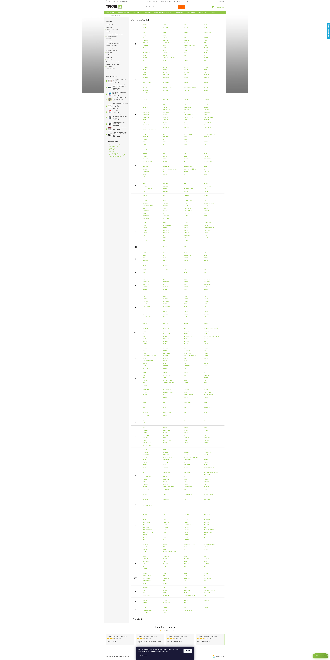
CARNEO (145, 102)
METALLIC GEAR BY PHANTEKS (211, 328)
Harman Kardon (167, 225)
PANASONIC (146, 390)
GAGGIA (206, 195)
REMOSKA (186, 430)
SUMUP (185, 497)
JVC (185, 275)
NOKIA (144, 366)
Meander (145, 326)
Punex (165, 415)
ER (204, 169)
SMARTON (166, 479)
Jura (164, 275)
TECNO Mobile (208, 517)
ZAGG (144, 608)
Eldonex (186, 159)
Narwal (165, 348)
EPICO (205, 166)
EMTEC (206, 164)
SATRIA (206, 457)
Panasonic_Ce (167, 390)
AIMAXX (145, 35)
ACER (144, 27)
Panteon (186, 390)
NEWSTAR (165, 358)
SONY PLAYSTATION (168, 487)
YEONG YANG (166, 603)
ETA (164, 172)
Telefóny (108, 32)
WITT (164, 581)
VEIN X (205, 556)
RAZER (165, 427)
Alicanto (186, 40)
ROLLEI (185, 440)
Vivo (144, 566)
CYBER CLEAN (207, 127)
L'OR (144, 296)
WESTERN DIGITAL (147, 578)
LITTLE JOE (166, 314)
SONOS (186, 484)
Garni (165, 201)
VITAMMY (206, 564)
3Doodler (188, 619)
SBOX (144, 460)
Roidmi (145, 440)
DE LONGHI (166, 137)
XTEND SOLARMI (147, 595)
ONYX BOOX (207, 375)
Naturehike (207, 348)
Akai (144, 37)
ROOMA (186, 443)
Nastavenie (143, 656)
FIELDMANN (207, 181)
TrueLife (186, 537)
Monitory (108, 39)
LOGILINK (186, 314)
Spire (205, 489)
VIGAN (164, 561)
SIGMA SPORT (207, 470)
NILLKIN (185, 361)
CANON (145, 99)
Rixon (165, 438)
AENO (164, 32)
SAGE (185, 450)
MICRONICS (186, 331)
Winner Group (147, 581)
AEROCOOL (187, 32)
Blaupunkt (166, 82)
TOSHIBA (186, 532)
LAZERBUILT (146, 301)
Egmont (145, 159)
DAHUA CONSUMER (188, 134)
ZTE (205, 610)
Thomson (186, 527)
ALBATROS (207, 37)
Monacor (166, 339)
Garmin (145, 201)
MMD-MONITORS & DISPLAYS (211, 336)
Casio (144, 105)
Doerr (165, 144)
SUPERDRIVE (207, 497)
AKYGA (185, 37)
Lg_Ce (144, 311)
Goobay (206, 208)
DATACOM (145, 137)
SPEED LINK (166, 489)
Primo (185, 412)
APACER (206, 48)
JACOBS (165, 270)
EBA (164, 154)
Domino (186, 144)
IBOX (164, 253)
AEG (144, 32)
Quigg (205, 420)
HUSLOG (145, 240)
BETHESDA (166, 77)
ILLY (164, 255)
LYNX (205, 316)
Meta (185, 328)
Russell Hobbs (147, 445)
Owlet (145, 385)
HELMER (186, 225)
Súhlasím (188, 651)
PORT (164, 407)
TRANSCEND (187, 535)
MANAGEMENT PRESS (168, 321)
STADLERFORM (147, 492)
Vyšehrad (145, 569)
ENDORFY (145, 166)
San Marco (146, 455)
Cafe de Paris (187, 97)
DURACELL (186, 147)
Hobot (145, 233)
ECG (185, 154)
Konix (165, 292)
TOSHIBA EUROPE (208, 532)
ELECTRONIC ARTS (148, 161)
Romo (165, 443)
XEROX (205, 588)
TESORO (206, 525)
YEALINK (165, 600)
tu (168, 651)
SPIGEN (185, 489)
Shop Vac (186, 467)
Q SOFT (145, 420)
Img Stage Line (188, 255)
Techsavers (146, 522)
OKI (144, 375)
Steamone (207, 492)
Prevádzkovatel (113, 150)
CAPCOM (186, 99)
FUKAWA (206, 191)
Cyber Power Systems (149, 130)
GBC (205, 201)
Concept (206, 115)
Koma (185, 289)
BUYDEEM (145, 93)
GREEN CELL (166, 216)
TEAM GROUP (166, 517)
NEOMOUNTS (166, 353)
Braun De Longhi (167, 87)
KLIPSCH (145, 287)
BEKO (205, 70)
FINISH (144, 183)
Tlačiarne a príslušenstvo (112, 43)
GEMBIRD (145, 203)
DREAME (165, 147)
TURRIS (165, 540)
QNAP (164, 420)
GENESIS (165, 203)
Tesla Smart (187, 525)
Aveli (205, 60)
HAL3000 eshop (208, 223)
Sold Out (206, 482)
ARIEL (144, 55)
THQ (205, 527)
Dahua (165, 134)
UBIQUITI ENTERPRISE (189, 544)
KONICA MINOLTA (147, 292)
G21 (164, 195)
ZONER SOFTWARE (148, 610)
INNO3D (165, 260)
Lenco (165, 304)
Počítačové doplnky (111, 50)
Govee (145, 213)
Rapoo (145, 427)
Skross (206, 477)
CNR (185, 112)
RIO (185, 435)
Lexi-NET (145, 309)
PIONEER (186, 397)
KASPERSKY (207, 279)
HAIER (144, 223)
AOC (164, 48)
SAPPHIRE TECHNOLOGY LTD (191, 457)
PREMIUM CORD (167, 410)
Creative (186, 122)
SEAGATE (145, 462)
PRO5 (205, 412)
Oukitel (186, 383)
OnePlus (186, 375)
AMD (164, 45)
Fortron (186, 186)
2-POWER (168, 619)
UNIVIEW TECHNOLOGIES (169, 552)
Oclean (165, 373)
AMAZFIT (206, 43)
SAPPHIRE (145, 457)
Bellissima (187, 72)
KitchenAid (146, 284)
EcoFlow (206, 154)
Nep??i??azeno (188, 353)
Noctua (186, 363)
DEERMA (145, 139)
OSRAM (145, 383)
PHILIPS (165, 395)
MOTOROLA (207, 339)
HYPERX (186, 240)
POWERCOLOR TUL (209, 407)
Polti (144, 407)
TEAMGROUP (187, 517)
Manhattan (187, 321)
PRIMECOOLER (167, 412)
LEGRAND (206, 301)
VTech (205, 566)
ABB (185, 25)
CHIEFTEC (165, 247)
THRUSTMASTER (147, 530)
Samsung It (187, 452)
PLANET (145, 400)
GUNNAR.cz (146, 218)
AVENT (144, 63)
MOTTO (145, 341)
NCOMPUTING (187, 351)
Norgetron (187, 366)
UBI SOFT (145, 544)
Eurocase (186, 172)
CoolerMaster (208, 117)
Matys (145, 323)
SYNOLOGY (207, 499)
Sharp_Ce (145, 467)
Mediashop (166, 326)
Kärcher (186, 279)
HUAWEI (206, 238)
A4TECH (145, 25)
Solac (165, 482)
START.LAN (186, 492)
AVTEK (185, 63)
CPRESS (165, 122)
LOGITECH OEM (147, 316)
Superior (145, 499)
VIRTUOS (165, 564)
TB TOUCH (207, 514)
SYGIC (185, 499)
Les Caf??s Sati (147, 306)
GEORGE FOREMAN (209, 203)
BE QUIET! (186, 70)
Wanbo (206, 573)
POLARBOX (166, 405)
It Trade (165, 265)
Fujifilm (165, 191)
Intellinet (186, 263)
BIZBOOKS (186, 80)
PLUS (144, 402)
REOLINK (206, 430)
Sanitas (206, 455)
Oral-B (206, 378)
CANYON (165, 99)
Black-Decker (208, 80)
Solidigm (145, 484)
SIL (144, 472)
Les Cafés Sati (167, 306)
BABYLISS (145, 67)
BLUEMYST (186, 82)
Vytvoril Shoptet (220, 656)
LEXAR (205, 306)
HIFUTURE (165, 228)
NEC (205, 351)
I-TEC (144, 253)
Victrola (186, 559)
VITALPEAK (186, 564)
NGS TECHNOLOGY (148, 361)
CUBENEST (166, 127)
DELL (164, 139)
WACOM (165, 573)
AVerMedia (166, 63)
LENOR (185, 304)
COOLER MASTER (188, 117)
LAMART (206, 296)
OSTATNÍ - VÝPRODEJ (168, 383)
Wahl (185, 573)
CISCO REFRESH (167, 110)
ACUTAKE (186, 27)
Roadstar (186, 438)
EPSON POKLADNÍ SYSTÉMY (170, 169)
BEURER (186, 77)
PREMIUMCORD (187, 410)
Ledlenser (166, 301)
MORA (185, 339)
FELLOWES (166, 181)
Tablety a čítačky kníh (112, 29)
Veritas (165, 559)
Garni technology (189, 201)
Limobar (186, 311)
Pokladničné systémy (112, 36)
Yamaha (145, 600)
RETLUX (165, 433)
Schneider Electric (209, 467)
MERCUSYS (166, 328)
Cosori (186, 120)
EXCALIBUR (166, 174)
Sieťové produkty (111, 55)
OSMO (205, 380)
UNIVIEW (145, 552)
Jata (205, 270)
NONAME (165, 366)
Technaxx (186, 519)
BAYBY (165, 70)
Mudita (145, 344)
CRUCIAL (186, 125)
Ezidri (205, 174)
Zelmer (206, 608)
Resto (145, 433)
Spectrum (146, 489)
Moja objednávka (113, 153)
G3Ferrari (186, 195)
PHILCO (145, 395)
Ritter (206, 435)
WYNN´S (145, 583)
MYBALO (186, 344)
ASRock (145, 58)
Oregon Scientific (168, 380)
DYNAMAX (206, 147)
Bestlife (145, 77)
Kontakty (111, 151)
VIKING (185, 561)
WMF (185, 581)
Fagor (145, 181)
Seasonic (166, 462)
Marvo (206, 321)
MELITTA (206, 326)
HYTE (205, 240)
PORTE (185, 407)
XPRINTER (165, 593)
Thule (165, 530)
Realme (186, 427)
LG (204, 309)
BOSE (164, 85)
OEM (205, 373)
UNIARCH (206, 549)
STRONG (145, 497)
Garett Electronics (210, 198)
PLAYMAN (186, 400)
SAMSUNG (165, 452)
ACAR (205, 25)
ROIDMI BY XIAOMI (167, 440)
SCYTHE (206, 460)
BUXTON (206, 90)
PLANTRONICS (167, 400)
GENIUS (185, 203)
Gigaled (186, 206)
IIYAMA (144, 255)
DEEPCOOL (207, 137)
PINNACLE (165, 397)
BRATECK (206, 85)
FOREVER (165, 186)
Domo (205, 144)
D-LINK (144, 134)
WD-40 (185, 576)
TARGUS (206, 512)
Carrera (165, 102)
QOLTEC (186, 420)
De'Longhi (186, 137)
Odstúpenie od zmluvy (115, 156)
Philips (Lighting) (188, 395)
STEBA (145, 494)
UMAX (164, 549)
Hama (144, 225)
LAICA (185, 296)
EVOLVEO (206, 172)
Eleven (165, 161)
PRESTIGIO (207, 410)
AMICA (205, 45)
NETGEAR (145, 358)
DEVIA (144, 142)
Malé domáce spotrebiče (112, 64)
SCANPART (166, 460)
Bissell (145, 80)
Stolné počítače (110, 25)
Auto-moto (109, 59)
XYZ (205, 595)
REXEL (205, 433)
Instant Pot (207, 260)
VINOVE (145, 564)
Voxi (185, 566)
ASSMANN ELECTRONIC (169, 58)
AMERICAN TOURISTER (189, 45)
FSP (205, 189)
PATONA (206, 390)
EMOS (185, 164)
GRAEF (205, 213)
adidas (185, 30)
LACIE (164, 296)
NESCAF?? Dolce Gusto (149, 356)
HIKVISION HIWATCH (209, 228)
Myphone (206, 344)
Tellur (186, 522)
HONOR (206, 233)
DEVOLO (165, 142)
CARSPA (186, 102)
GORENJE (206, 211)
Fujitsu (186, 191)
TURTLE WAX (187, 540)
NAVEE (144, 351)
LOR (164, 316)
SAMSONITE (146, 452)
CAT (185, 105)
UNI (184, 549)
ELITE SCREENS (208, 161)
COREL (144, 120)
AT (144, 60)
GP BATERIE (187, 213)
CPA (144, 122)
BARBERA (186, 67)
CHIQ (185, 247)
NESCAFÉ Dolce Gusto (190, 356)
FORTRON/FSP (208, 186)
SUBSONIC (166, 497)
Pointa (145, 405)
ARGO (205, 53)
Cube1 (144, 127)
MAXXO (206, 323)
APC (144, 50)
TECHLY (165, 519)
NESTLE (206, 356)
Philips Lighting (208, 395)
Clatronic (146, 112)
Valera (145, 556)
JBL (144, 272)
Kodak (165, 289)
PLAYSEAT (206, 400)
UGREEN (206, 547)
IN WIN (165, 258)
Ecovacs (145, 156)
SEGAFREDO (207, 462)
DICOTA (186, 142)
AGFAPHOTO (207, 32)
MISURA (165, 336)
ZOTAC (165, 610)
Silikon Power (147, 477)
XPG (144, 593)
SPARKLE (206, 487)
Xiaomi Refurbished (209, 590)
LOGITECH (206, 314)
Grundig (186, 216)
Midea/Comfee (167, 334)
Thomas (165, 527)
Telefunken (166, 522)
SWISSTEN (166, 499)
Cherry (145, 247)
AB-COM (165, 25)
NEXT (185, 358)
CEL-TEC (165, 107)
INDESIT (186, 258)
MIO (144, 336)
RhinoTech (146, 435)
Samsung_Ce (207, 452)
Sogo (144, 482)
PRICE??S (145, 412)
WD (164, 576)
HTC (164, 238)
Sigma (185, 470)
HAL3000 (186, 223)
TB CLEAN (186, 514)
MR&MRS (165, 341)
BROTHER (165, 90)
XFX (144, 590)
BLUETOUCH (207, 82)
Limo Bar (165, 311)
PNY (164, 402)
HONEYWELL (187, 233)
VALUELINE (166, 556)
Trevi (205, 535)
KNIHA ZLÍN (186, 287)
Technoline (207, 519)
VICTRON (206, 559)
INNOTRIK (186, 260)
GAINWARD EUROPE (148, 198)
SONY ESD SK (146, 487)
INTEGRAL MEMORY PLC (149, 263)
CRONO (165, 125)
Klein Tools (207, 284)
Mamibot (145, 321)
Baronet (206, 67)
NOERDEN (206, 363)
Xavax (185, 588)
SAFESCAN (166, 450)
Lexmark (186, 309)
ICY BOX (186, 253)
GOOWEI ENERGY (188, 211)
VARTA (185, 556)
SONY (205, 484)
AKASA (165, 37)
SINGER (165, 477)
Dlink (144, 144)
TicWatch (186, 530)
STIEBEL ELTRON (188, 494)
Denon (185, 139)
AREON (185, 53)
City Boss (207, 110)
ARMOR (186, 55)
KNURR (206, 287)
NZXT (185, 368)
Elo (144, 164)
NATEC (185, 348)
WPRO (205, 581)
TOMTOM (165, 532)
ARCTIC (206, 50)
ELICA (185, 161)
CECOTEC (145, 107)
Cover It (206, 120)
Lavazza (206, 299)
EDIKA (185, 156)
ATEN (164, 60)
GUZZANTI (166, 218)
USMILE (185, 552)
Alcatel (165, 40)
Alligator (166, 43)
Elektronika (109, 57)
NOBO (165, 363)
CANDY (205, 97)
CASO (164, 105)
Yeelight (206, 600)
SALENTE (206, 450)
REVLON (186, 433)
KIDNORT (186, 282)
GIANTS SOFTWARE (148, 206)
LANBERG (165, 299)
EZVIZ (144, 177)
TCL (144, 517)
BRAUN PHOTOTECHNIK (190, 87)
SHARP (206, 465)
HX (164, 240)
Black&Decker (147, 82)
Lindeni (206, 311)
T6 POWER (146, 512)
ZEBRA (185, 608)
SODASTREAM (207, 479)
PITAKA (206, 397)
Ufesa (185, 547)
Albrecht (145, 40)
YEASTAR (186, 600)
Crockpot (146, 125)
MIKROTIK (206, 334)
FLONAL (206, 183)
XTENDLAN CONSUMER (189, 595)
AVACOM (186, 60)
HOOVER (145, 235)
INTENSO (206, 263)
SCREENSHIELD (187, 460)
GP (164, 213)
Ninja (205, 361)
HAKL (164, 223)
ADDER (144, 30)
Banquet (165, 67)
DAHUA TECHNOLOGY (209, 134)
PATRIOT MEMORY (168, 392)
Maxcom (165, 323)
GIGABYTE (166, 206)
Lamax (144, 299)
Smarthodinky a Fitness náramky (114, 34)
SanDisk (186, 455)
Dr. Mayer (145, 147)
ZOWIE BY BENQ (188, 610)
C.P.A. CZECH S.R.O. (168, 97)
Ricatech (165, 435)
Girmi (164, 208)
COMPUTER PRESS (188, 115)
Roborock (207, 438)
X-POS (165, 588)
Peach (185, 392)
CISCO (144, 110)
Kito (164, 284)
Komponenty (109, 48)
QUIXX (144, 423)
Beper (144, 75)
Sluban (145, 479)
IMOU (144, 258)
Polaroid (186, 405)
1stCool (149, 619)
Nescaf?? (206, 353)
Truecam (165, 537)
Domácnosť (109, 66)
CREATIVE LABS (208, 122)
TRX (144, 540)
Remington (166, 430)
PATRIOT (145, 392)
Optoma (165, 378)
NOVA (205, 366)
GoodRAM (146, 211)
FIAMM (185, 181)
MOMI (144, 339)
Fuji (144, 191)
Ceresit (206, 107)
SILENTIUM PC (166, 472)
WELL (205, 576)
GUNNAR (206, 216)
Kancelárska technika (111, 46)
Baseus (145, 70)
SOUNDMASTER (188, 487)
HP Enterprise (188, 235)
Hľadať (181, 7)
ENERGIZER (166, 166)
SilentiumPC (187, 472)
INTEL (164, 263)
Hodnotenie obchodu (165, 627)
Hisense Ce (166, 230)
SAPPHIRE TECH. (167, 457)
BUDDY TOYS (187, 90)
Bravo (206, 87)
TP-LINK (145, 535)
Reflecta (145, 430)
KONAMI (206, 289)
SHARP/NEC (166, 467)
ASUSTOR (206, 58)
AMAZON (145, 45)
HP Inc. (206, 235)
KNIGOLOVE (166, 287)
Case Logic (207, 102)
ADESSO (165, 30)
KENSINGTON (146, 282)
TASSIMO (145, 514)
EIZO (164, 159)
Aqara (185, 50)
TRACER (165, 535)
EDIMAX (206, 156)
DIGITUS (206, 142)
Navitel (165, 351)
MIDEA (144, 334)
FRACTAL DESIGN (147, 189)
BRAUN (145, 87)
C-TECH (145, 97)
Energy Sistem (188, 166)
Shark (165, 465)
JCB (164, 272)
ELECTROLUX (207, 159)
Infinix (205, 258)
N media (145, 348)
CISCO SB (186, 110)
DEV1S (205, 139)
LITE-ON (145, 314)
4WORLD (207, 619)
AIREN (164, 35)
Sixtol (185, 477)
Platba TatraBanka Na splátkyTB (117, 155)
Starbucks (166, 492)
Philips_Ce (146, 397)
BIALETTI (206, 77)
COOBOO (165, 117)
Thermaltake (146, 527)
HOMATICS (166, 233)
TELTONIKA (207, 522)
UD (164, 547)
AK (205, 35)
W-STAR (145, 573)
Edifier (165, 156)
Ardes (165, 53)
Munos (165, 344)
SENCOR (145, 465)
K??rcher (145, 279)
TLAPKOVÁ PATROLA (209, 530)
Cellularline (187, 107)
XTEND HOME (207, 593)
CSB (205, 125)
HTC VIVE (186, 238)
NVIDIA (165, 368)
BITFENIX (165, 80)
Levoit (185, 306)
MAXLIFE (186, 323)
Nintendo (145, 363)
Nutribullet (146, 368)
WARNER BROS (147, 576)
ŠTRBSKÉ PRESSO (147, 506)
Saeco (145, 450)
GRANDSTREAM (147, 216)
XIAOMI (165, 590)
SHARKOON (187, 465)
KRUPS (185, 292)
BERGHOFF (166, 75)
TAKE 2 (185, 512)
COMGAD (165, 115)
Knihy (107, 71)
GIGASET (206, 206)
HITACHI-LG (207, 230)
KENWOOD (166, 282)
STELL (165, 494)
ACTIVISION (166, 27)
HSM (144, 238)
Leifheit (145, 304)
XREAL (185, 593)
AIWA (185, 35)
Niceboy (165, 361)
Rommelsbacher (147, 443)
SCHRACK (145, 470)
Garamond (166, 198)
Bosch (185, 85)
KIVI (185, 284)
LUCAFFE (186, 316)
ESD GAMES (146, 172)
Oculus (186, 373)
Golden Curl (187, 208)
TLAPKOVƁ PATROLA (148, 532)
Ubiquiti (165, 544)
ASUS (185, 58)
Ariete (165, 55)
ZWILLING (145, 613)
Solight (165, 484)
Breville (145, 90)
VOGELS (165, 566)
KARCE (165, 279)
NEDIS (144, 353)
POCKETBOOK (187, 402)
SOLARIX (186, 482)
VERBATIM (145, 559)
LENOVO (206, 304)
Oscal (185, 380)
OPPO (144, 378)
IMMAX (205, 255)
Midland (186, 334)
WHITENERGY (207, 578)
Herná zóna (109, 53)
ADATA (205, 27)
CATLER (206, 105)
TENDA (145, 525)
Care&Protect (208, 99)
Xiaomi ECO (187, 590)
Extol (185, 174)
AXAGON (206, 63)
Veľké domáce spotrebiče (113, 62)
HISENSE (145, 230)
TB (164, 514)
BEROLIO (186, 75)
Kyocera (206, 292)
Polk (205, 405)
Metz (144, 331)
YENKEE (145, 603)
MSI (205, 341)
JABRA (144, 270)
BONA (144, 85)
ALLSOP (186, 43)
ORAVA (145, 380)
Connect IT (146, 117)
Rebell (206, 427)
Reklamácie (177, 1)
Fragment (166, 189)
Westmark (166, 578)
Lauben (186, 299)
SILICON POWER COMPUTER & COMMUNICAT (211, 473)
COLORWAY (146, 115)
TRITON (145, 537)
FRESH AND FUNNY (188, 189)
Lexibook (165, 309)
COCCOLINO (207, 112)
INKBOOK (145, 260)
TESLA (165, 525)
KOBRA (145, 289)
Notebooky (109, 27)
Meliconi (186, 326)
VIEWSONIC (146, 561)
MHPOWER (166, 331)
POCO (205, 402)
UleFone (145, 549)
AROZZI (206, 55)
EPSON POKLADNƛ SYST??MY (191, 169)
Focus (145, 186)
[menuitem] (109, 12)
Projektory (109, 41)
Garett (186, 198)
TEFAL (144, 519)
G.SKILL (145, 195)
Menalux (145, 328)
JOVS (205, 272)
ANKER (144, 48)
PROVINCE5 (146, 415)
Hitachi (186, 230)
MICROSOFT (207, 331)
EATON (145, 154)
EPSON (145, 169)
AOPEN (185, 48)
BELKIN (165, 72)
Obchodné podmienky (152, 1)
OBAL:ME (145, 373)
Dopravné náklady (166, 1)
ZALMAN (165, 608)
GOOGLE (165, 211)
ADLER (205, 30)
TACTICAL (165, 512)
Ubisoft (145, 547)
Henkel (206, 225)
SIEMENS (165, 470)
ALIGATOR (206, 40)
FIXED (185, 183)
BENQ (205, 72)
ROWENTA (206, 443)
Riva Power (146, 438)
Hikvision (186, 228)
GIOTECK (145, 208)
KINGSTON (207, 282)
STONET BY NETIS (208, 494)
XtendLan (166, 595)
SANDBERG (166, 455)
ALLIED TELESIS (147, 43)
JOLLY (185, 272)
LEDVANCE (186, 301)
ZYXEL (164, 613)
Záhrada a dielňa (110, 69)
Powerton (146, 410)
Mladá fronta (188, 336)
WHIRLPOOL (187, 578)
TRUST (206, 537)
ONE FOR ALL (166, 375)
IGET (205, 253)
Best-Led (206, 75)
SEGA (185, 462)
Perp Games (207, 392)
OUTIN (205, 383)
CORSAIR (165, 120)
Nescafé (165, 356)
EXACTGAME (146, 174)
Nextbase (206, 358)
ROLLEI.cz (206, 440)
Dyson (145, 149)
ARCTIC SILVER (146, 53)
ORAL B (185, 378)
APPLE (165, 50)
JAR (185, 270)
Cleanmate (166, 112)
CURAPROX (186, 127)
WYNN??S (165, 583)
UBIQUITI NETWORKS (209, 544)
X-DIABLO (145, 588)
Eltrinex (165, 164)
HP (164, 235)
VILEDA (205, 561)
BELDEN (145, 72)
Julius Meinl (146, 275)
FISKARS (165, 183)
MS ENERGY (187, 341)
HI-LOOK (145, 228)
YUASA (185, 603)
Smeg (185, 479)
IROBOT (145, 265)
